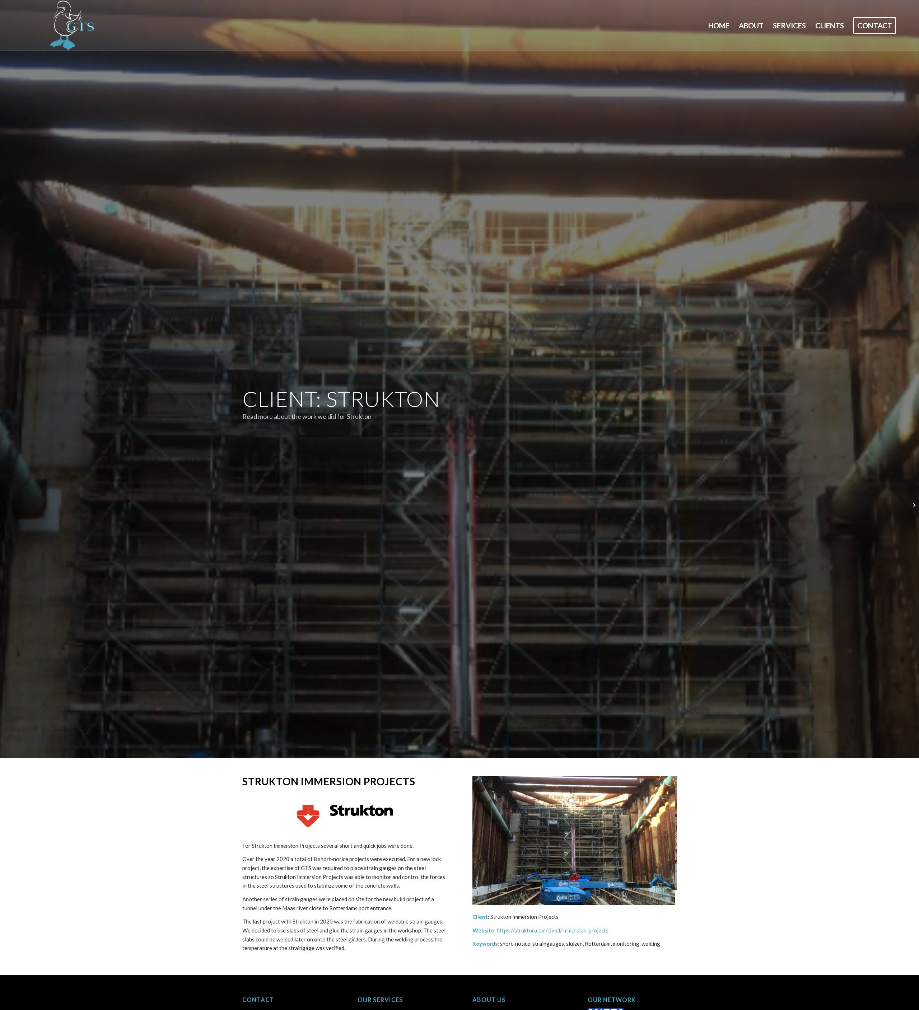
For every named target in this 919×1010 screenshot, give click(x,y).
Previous (488, 833)
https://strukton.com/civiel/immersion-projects (552, 915)
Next (660, 833)
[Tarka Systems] (913, 505)
